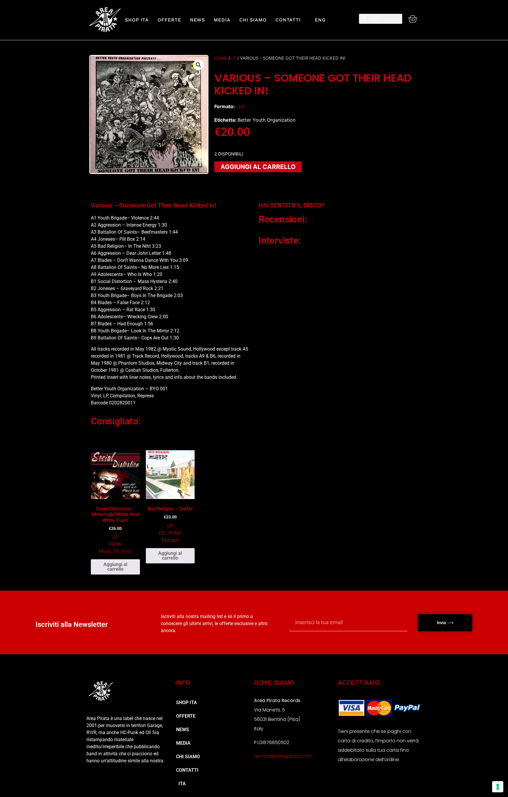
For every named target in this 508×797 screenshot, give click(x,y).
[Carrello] (412, 18)
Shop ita (137, 20)
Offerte (169, 20)
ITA (181, 783)
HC (162, 533)
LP (233, 58)
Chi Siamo (253, 20)
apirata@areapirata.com (283, 756)
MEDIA (222, 20)
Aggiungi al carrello (257, 166)
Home (220, 58)
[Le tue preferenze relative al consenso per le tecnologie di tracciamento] (497, 786)
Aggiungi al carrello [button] (115, 567)
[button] (198, 65)
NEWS (197, 20)
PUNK (115, 544)
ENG (318, 20)
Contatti (288, 20)
